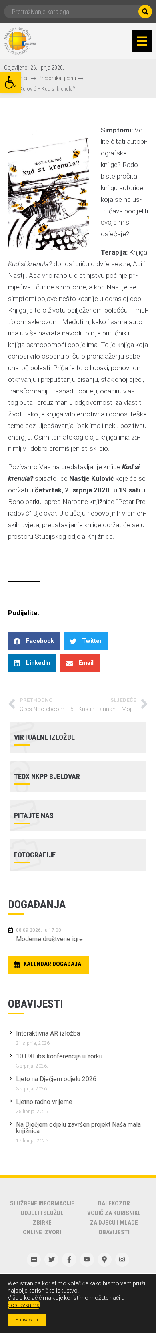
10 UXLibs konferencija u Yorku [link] (59, 1056)
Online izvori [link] (42, 1232)
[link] (10, 82)
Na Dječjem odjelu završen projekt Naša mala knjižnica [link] (78, 1128)
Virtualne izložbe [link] (44, 737)
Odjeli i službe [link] (42, 1213)
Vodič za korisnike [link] (114, 1213)
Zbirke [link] (42, 1222)
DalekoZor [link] (114, 1203)
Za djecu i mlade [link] (114, 1222)
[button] (142, 41)
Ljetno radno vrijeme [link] (44, 1102)
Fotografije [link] (35, 855)
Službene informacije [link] (42, 1203)
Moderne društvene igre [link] (49, 939)
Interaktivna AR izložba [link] (48, 1033)
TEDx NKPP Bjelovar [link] (47, 776)
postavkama (24, 1305)
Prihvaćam (27, 1320)
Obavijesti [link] (114, 1232)
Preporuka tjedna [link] (57, 78)
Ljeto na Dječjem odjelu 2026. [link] (57, 1079)
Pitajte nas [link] (34, 815)
